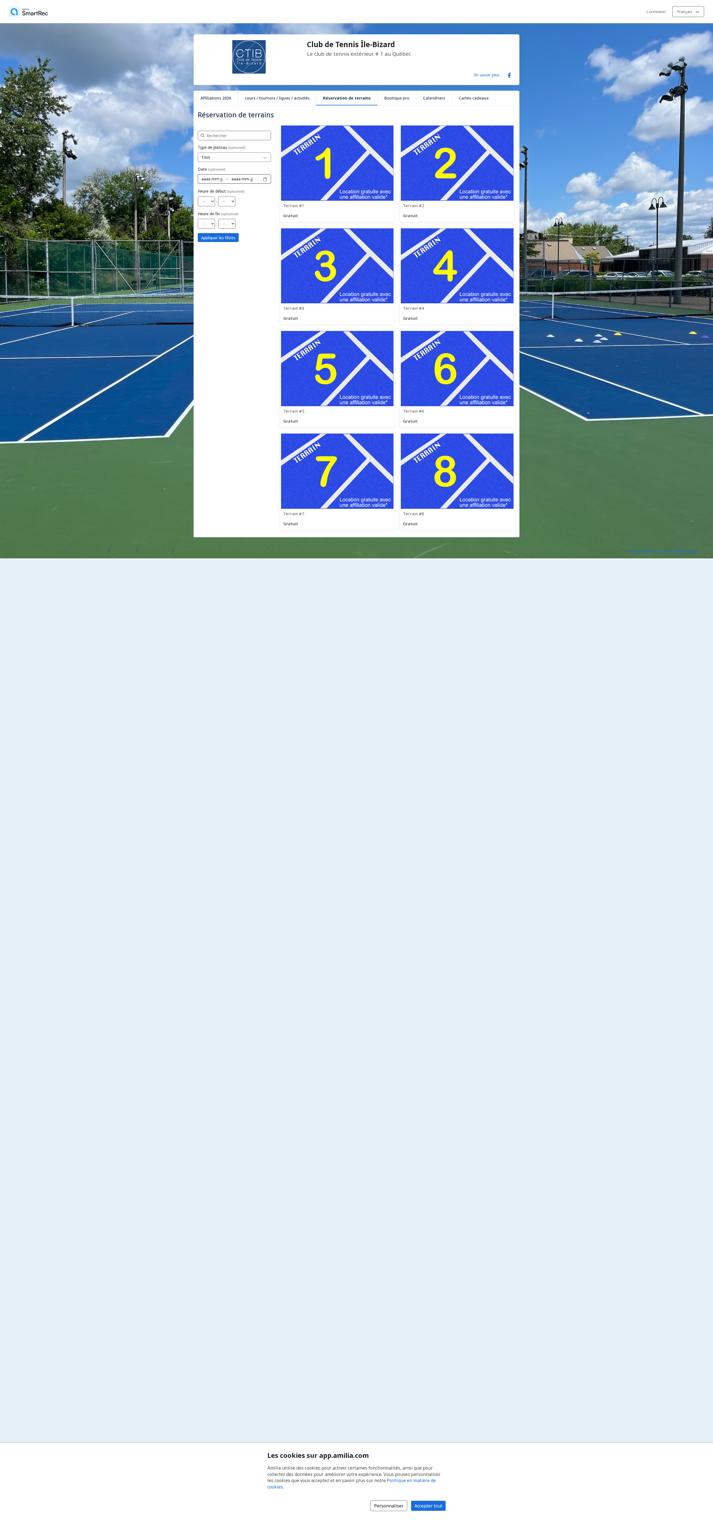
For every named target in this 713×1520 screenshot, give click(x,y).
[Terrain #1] (337, 173)
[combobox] (229, 157)
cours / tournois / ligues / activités (277, 98)
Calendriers (434, 98)
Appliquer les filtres (218, 237)
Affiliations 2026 (216, 98)
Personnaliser (389, 1506)
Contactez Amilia (155, 550)
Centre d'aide (123, 550)
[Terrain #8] (457, 481)
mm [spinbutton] (215, 178)
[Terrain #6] (457, 378)
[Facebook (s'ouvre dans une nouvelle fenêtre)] (509, 74)
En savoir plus (486, 75)
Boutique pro (396, 98)
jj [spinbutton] (221, 178)
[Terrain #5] (337, 378)
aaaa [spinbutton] (205, 178)
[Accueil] (28, 11)
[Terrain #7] (337, 481)
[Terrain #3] (337, 276)
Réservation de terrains (347, 98)
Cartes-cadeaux (474, 98)
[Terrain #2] (457, 173)
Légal (180, 550)
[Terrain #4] (457, 276)
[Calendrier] (265, 179)
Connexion (656, 11)
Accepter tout (428, 1506)
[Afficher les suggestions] (265, 157)
